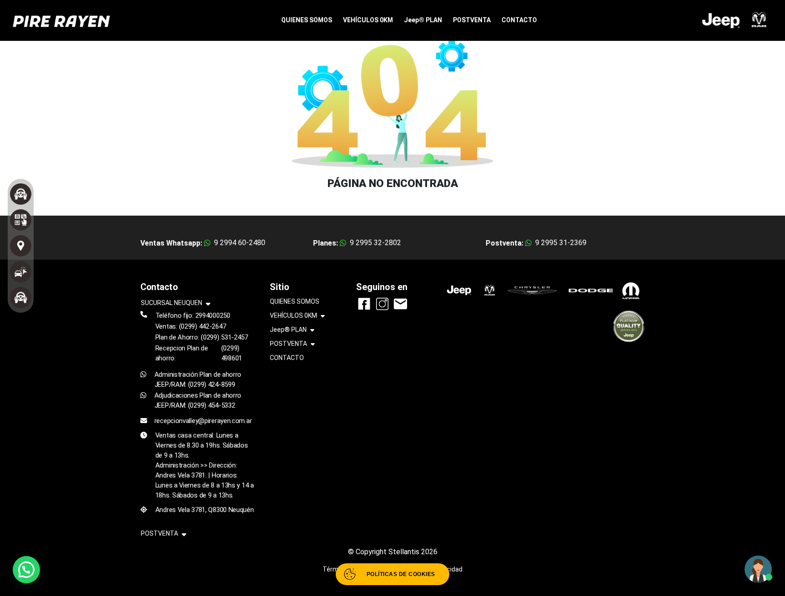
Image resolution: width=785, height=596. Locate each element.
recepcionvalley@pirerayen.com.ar (203, 421)
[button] (26, 569)
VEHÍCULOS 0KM (368, 20)
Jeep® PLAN (423, 20)
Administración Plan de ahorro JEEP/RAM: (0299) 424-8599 (197, 379)
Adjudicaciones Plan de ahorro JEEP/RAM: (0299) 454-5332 (197, 400)
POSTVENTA (472, 20)
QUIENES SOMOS (306, 20)
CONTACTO (519, 20)
